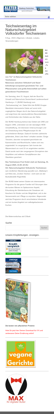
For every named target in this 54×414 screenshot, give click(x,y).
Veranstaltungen (11, 41)
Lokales (36, 38)
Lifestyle (29, 38)
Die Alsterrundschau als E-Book (17, 216)
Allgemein (21, 38)
